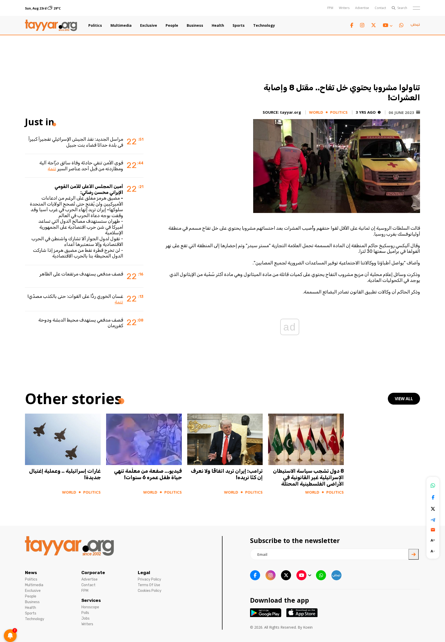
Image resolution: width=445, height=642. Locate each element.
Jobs (85, 618)
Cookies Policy (149, 590)
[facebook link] (351, 25)
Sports (239, 25)
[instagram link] (362, 25)
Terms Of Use (149, 585)
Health (218, 25)
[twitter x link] (373, 25)
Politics (95, 25)
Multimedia (121, 25)
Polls (85, 613)
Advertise (362, 8)
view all (404, 399)
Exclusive (148, 25)
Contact (380, 8)
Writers (344, 8)
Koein (308, 627)
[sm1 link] (415, 25)
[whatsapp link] (401, 25)
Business (195, 25)
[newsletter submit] (413, 554)
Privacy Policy (149, 579)
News (31, 572)
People (172, 25)
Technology (264, 25)
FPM (330, 8)
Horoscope (90, 607)
